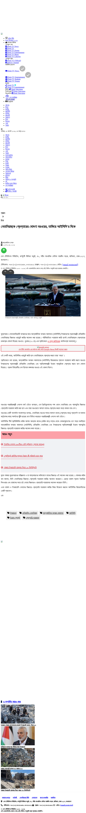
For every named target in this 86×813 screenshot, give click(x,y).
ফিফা (6, 107)
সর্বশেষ (7, 105)
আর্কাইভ (53, 798)
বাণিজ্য (7, 113)
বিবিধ (6, 177)
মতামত (7, 159)
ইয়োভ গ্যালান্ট (15, 517)
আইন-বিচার (8, 169)
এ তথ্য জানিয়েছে (54, 341)
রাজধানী (7, 115)
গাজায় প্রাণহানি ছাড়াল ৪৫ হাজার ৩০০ (12, 769)
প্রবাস (7, 125)
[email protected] (70, 264)
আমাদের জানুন (6, 798)
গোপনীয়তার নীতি (24, 798)
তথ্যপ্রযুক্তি (9, 155)
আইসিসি (72, 513)
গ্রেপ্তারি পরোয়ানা (32, 517)
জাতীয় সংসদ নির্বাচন (11, 183)
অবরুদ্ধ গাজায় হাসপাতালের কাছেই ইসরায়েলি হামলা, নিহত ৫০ (18, 725)
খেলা (6, 123)
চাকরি (7, 163)
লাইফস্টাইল (8, 157)
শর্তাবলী (15, 798)
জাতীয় (7, 109)
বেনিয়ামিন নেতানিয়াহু (29, 513)
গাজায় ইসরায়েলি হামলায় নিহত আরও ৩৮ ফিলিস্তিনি (15, 790)
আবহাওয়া (8, 173)
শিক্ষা (6, 161)
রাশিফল (7, 175)
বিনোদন (7, 121)
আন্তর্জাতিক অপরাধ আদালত (53, 513)
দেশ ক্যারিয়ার (9, 185)
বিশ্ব (6, 119)
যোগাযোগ (34, 798)
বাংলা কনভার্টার (44, 798)
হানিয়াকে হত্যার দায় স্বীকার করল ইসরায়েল (13, 747)
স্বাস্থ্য (7, 165)
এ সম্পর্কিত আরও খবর (12, 701)
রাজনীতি (7, 111)
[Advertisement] (43, 16)
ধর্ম (6, 181)
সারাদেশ (7, 117)
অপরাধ (7, 167)
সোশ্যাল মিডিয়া (9, 171)
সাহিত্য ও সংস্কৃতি (10, 179)
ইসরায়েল (13, 513)
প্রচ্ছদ (3, 213)
